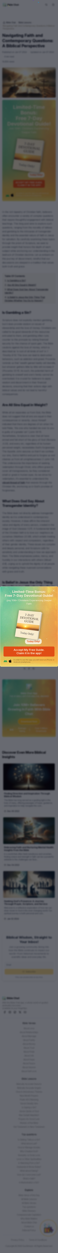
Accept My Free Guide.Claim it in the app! (29, 651)
